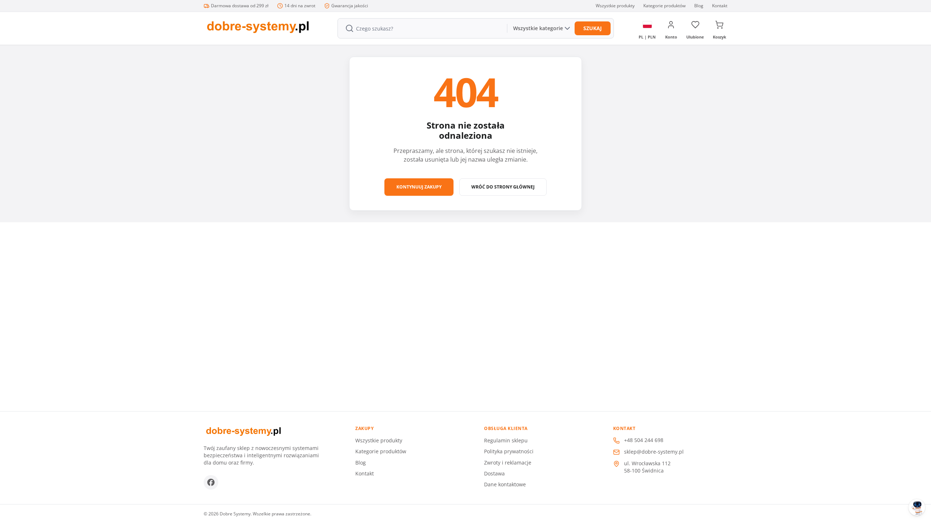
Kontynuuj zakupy (418, 187)
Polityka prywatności (509, 451)
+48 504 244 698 (643, 440)
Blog (698, 6)
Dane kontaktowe (505, 484)
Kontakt (719, 6)
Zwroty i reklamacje (507, 462)
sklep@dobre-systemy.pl (654, 451)
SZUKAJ (592, 28)
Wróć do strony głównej (503, 187)
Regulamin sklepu (506, 440)
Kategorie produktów (664, 6)
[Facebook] (211, 482)
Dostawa (494, 473)
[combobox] (421, 28)
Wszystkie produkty (615, 6)
